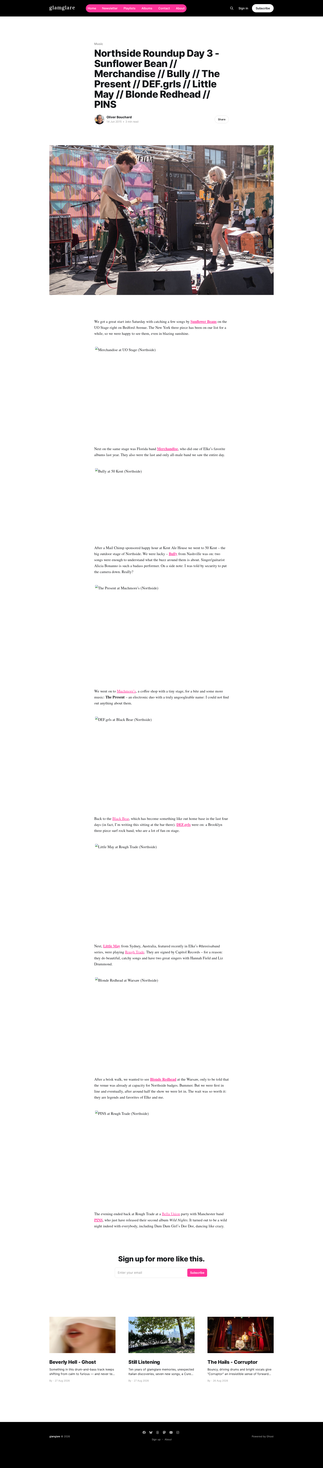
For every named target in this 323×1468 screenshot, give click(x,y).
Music (98, 44)
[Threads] (157, 1432)
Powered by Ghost (263, 1436)
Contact (164, 8)
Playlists (130, 8)
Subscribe (263, 8)
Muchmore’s (126, 691)
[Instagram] (177, 1432)
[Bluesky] (150, 1432)
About (180, 8)
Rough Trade (134, 951)
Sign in (243, 8)
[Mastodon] (164, 1432)
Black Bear (120, 818)
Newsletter (110, 8)
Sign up (156, 1439)
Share (221, 119)
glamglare (62, 8)
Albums (146, 8)
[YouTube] (171, 1432)
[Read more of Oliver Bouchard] (99, 119)
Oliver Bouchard (119, 117)
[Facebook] (144, 1432)
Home (92, 8)
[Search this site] (232, 8)
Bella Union (171, 1213)
